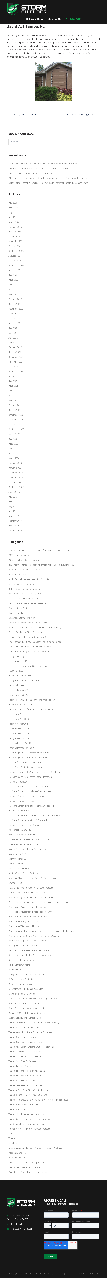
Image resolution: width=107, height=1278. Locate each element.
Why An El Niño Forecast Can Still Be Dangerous (30, 173)
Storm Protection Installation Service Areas (28, 1008)
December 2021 (15, 357)
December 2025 (15, 236)
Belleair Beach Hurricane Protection (24, 589)
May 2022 (13, 333)
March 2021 (13, 400)
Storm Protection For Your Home (23, 1003)
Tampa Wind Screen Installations (23, 1104)
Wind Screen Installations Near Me (24, 1167)
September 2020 (16, 429)
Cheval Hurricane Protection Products (25, 598)
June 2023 (13, 280)
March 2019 (13, 516)
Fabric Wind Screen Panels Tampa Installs (27, 622)
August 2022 (14, 323)
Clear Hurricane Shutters (19, 608)
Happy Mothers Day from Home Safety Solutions (30, 709)
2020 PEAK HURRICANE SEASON (23, 560)
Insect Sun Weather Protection (22, 834)
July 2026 (12, 203)
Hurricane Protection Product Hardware (26, 796)
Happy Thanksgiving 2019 (20, 728)
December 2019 (15, 472)
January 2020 (14, 468)
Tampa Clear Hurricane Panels (22, 1037)
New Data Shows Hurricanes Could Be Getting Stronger (33, 878)
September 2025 (16, 251)
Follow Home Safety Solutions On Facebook (28, 651)
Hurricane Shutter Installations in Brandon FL (28, 820)
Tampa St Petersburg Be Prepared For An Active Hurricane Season (38, 1100)
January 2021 (14, 410)
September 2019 (16, 487)
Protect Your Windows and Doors (23, 926)
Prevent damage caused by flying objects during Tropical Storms (38, 902)
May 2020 (13, 448)
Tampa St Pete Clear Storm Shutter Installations (30, 1090)
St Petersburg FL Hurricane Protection (25, 989)
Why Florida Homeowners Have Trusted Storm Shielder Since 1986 (39, 168)
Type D (11, 1138)
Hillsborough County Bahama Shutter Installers (29, 753)
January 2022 (14, 352)
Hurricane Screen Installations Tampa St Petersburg (32, 806)
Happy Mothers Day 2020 (20, 704)
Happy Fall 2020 (15, 671)
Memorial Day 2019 (17, 854)
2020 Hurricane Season (19, 555)
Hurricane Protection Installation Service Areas (29, 791)
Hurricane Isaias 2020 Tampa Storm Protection (30, 777)
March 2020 (13, 458)
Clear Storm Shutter (17, 613)
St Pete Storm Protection (20, 984)
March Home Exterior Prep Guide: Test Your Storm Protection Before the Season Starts (48, 183)
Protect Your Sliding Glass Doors (23, 921)
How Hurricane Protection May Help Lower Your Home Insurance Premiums (42, 163)
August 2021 (14, 376)
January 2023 (14, 304)
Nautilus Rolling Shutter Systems (23, 873)
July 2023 (12, 275)
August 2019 (14, 492)
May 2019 (13, 506)
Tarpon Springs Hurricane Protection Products (29, 1119)
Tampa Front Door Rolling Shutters (24, 1061)
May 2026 (13, 212)
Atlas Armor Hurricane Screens (22, 584)
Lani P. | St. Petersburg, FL (79, 114)
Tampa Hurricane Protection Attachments (27, 1071)
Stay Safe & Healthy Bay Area (21, 994)
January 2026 (14, 231)
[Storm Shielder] (27, 9)
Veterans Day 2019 (17, 1153)
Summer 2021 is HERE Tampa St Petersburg (28, 1013)
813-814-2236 (53, 19)
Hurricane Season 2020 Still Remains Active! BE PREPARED (35, 815)
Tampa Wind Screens (18, 1109)
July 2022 (12, 328)
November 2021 (15, 362)
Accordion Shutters (17, 574)
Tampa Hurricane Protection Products (25, 1075)
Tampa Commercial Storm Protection (25, 1056)
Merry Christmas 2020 (18, 863)
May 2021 (13, 390)
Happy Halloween (16, 685)
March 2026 (13, 222)
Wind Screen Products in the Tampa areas (27, 1172)
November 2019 (15, 477)
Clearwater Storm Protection (21, 618)
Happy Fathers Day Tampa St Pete (24, 680)
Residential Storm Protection (21, 960)
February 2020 (15, 463)
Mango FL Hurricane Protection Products (27, 849)
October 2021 (14, 366)
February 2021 (15, 405)
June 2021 (13, 386)
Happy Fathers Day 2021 (19, 675)
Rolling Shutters (15, 969)
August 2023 (14, 270)
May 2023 (13, 284)
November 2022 (15, 313)
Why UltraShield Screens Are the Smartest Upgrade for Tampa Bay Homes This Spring (47, 178)
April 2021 (13, 395)
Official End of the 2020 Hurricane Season (27, 892)
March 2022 (13, 342)
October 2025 (14, 246)
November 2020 (15, 420)
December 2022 (15, 309)
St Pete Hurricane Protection (21, 979)
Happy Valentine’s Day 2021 (21, 743)
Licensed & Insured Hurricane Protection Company (31, 839)
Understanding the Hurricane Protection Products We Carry (35, 1148)
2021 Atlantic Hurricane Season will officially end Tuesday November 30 (41, 565)
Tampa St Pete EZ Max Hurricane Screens (27, 1095)
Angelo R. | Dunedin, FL (26, 114)
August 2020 (14, 434)
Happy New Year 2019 (18, 719)
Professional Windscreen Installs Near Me (27, 907)
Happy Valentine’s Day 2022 (21, 748)
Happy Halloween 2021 (19, 690)
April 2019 (13, 511)
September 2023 (16, 265)
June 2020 (13, 444)
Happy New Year (16, 714)
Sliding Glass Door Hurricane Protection (26, 974)
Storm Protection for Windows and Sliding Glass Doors (33, 998)
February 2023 (15, 299)
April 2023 (13, 289)
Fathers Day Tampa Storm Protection (25, 632)
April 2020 (13, 453)
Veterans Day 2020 (17, 1157)
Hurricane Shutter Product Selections (25, 825)
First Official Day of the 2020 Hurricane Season (29, 647)
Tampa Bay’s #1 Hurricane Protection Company (30, 1032)
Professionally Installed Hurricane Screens (27, 916)
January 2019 (14, 526)
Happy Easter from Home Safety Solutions (27, 666)
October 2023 (14, 260)
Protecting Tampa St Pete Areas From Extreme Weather (34, 936)
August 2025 (14, 256)
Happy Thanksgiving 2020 (20, 733)
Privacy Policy (46, 1273)
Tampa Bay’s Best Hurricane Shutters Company (76, 1273)
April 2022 (13, 338)
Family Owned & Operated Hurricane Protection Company (34, 627)
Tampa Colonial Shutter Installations (24, 1051)
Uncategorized (15, 1143)
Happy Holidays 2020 (18, 695)
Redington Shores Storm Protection (24, 945)
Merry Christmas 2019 (18, 859)
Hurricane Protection (17, 782)
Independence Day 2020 (19, 830)
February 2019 (15, 521)
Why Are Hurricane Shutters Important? (26, 1162)
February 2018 (15, 530)
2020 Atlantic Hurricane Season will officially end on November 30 (38, 550)
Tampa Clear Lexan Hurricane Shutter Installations (31, 1047)
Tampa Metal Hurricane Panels (22, 1080)
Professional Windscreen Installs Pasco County (30, 912)
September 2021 (16, 371)
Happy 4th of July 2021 (19, 661)
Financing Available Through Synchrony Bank (28, 637)
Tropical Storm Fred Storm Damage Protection (30, 1129)
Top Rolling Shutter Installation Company (26, 1124)
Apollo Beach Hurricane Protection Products (28, 579)
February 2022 (15, 347)
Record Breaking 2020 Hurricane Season (27, 940)
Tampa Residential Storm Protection (25, 1085)
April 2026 (13, 217)
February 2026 (15, 227)
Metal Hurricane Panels (18, 868)
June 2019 (13, 501)
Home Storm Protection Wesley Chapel (26, 767)
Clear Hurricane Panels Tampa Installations (27, 603)
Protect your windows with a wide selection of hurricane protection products (43, 931)
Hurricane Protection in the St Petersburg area (29, 786)
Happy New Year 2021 (18, 724)
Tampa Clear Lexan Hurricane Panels (25, 1042)
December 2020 (15, 415)
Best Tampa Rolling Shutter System (24, 593)
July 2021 (12, 381)
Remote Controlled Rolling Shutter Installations (29, 955)
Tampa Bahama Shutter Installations (25, 1027)
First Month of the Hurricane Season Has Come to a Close (34, 642)
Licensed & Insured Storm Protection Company (30, 844)
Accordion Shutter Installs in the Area (25, 569)
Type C (11, 1133)
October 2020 (14, 424)
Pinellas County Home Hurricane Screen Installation (31, 897)
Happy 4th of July (16, 656)
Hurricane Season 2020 (19, 810)
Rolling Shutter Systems (19, 965)
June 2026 (13, 207)
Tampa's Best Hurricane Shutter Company (27, 1114)
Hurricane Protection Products (22, 801)
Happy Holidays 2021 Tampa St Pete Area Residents (32, 700)
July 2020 (12, 439)
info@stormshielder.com (22, 1229)
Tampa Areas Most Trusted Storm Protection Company (33, 1022)
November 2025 (15, 241)
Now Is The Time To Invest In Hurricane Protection (31, 888)
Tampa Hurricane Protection (21, 1066)
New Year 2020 (15, 883)
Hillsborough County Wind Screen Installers (27, 757)
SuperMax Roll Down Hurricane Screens (26, 1018)
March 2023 (13, 294)
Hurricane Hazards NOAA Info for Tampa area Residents (34, 772)
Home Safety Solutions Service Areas (25, 762)
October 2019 (14, 482)
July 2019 (12, 497)
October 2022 (14, 318)
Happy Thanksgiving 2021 (20, 738)
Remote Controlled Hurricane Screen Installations (31, 950)
